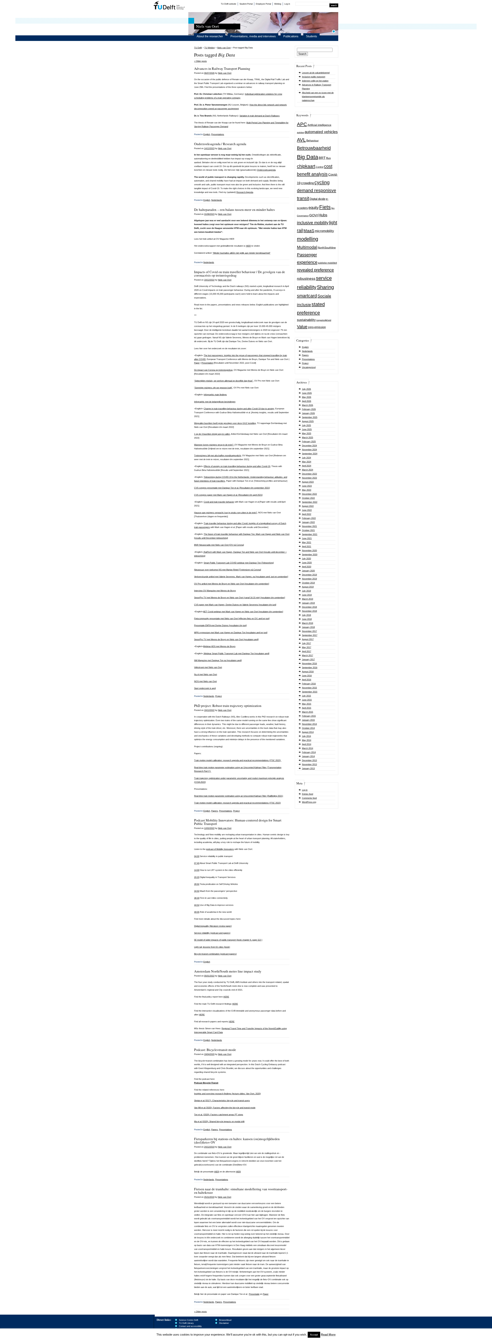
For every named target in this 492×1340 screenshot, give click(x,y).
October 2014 (308, 728)
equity (313, 207)
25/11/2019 (209, 1197)
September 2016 (309, 667)
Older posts (200, 61)
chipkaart (306, 166)
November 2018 (309, 611)
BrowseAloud (225, 1320)
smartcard (307, 295)
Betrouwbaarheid (314, 147)
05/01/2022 (209, 976)
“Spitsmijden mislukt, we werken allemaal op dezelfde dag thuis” (223, 381)
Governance (303, 215)
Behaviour (312, 140)
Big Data (307, 157)
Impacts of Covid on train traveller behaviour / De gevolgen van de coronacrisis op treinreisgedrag (239, 273)
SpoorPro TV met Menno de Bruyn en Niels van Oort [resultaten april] (226, 639)
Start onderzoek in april (205, 688)
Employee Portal (263, 4)
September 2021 (309, 534)
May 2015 (306, 704)
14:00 (196, 870)
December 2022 (309, 494)
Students (311, 36)
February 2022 (309, 518)
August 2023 (308, 482)
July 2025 (306, 425)
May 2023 (306, 490)
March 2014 (307, 748)
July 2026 (306, 389)
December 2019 (309, 575)
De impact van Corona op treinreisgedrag (213, 370)
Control (319, 167)
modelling (307, 239)
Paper (197, 363)
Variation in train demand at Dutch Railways (259, 116)
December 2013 (309, 760)
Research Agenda (244, 192)
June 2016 (307, 675)
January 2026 (308, 413)
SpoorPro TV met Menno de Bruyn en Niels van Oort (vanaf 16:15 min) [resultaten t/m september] (239, 597)
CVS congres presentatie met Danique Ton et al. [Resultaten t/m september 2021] (232, 488)
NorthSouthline (327, 247)
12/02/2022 (209, 828)
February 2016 (309, 683)
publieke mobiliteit (327, 263)
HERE (226, 997)
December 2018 (309, 607)
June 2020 (307, 562)
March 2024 (307, 470)
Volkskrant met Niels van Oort (208, 667)
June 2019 (307, 595)
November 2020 (309, 550)
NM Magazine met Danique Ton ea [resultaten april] (218, 660)
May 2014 (306, 740)
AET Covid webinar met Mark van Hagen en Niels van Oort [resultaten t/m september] (243, 611)
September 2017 (309, 635)
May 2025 (306, 433)
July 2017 (306, 643)
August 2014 (308, 732)
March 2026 (307, 405)
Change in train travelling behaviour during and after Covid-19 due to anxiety (239, 408)
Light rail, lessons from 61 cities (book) (212, 947)
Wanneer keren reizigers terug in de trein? (214, 445)
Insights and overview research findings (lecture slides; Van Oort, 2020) (227, 1093)
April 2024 (306, 466)
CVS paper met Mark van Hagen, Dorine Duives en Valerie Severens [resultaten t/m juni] (235, 604)
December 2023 (309, 474)
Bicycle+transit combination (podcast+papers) (215, 954)
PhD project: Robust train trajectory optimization (227, 705)
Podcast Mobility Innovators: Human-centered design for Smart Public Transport (237, 822)
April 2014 (306, 744)
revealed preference (315, 270)
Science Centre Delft (188, 1320)
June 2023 (307, 486)
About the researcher (210, 36)
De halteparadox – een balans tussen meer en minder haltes (234, 209)
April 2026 (306, 401)
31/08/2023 (209, 214)
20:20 (196, 877)
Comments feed (309, 798)
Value (302, 326)
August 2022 (308, 506)
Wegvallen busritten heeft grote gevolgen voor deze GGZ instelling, (225, 423)
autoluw (300, 132)
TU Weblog (209, 48)
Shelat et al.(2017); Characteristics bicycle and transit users (222, 1100)
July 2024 (306, 457)
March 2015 (307, 712)
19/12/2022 (209, 280)
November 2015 (309, 688)
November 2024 (309, 449)
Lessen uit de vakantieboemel (316, 72)
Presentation (207, 363)
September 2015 (309, 692)
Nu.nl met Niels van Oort (205, 674)
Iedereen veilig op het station (315, 81)
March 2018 (307, 623)
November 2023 (309, 478)
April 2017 (306, 651)
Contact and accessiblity (190, 1326)
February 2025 (309, 441)
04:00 (196, 856)
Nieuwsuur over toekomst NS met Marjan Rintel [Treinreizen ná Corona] (227, 570)
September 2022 (309, 502)
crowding (307, 183)
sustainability (306, 320)
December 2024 (309, 445)
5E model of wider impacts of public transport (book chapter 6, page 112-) (228, 940)
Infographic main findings (215, 394)
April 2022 (306, 514)
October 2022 (308, 498)
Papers (305, 355)
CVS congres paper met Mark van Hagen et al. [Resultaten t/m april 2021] (228, 495)
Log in (287, 4)
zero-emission (317, 327)
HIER (248, 246)
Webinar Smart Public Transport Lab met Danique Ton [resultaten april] (236, 653)
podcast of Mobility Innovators (220, 849)
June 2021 (307, 538)
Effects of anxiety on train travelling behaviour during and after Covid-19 (237, 466)
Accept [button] (314, 1334)
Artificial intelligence (319, 125)
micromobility (324, 231)
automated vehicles (321, 132)
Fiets (325, 207)
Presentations (308, 359)
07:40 (196, 863)
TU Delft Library (186, 1323)
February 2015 (309, 716)
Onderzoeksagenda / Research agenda (220, 143)
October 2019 (308, 583)
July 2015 (306, 696)
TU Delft (169, 6)
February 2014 (309, 752)
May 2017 (306, 647)
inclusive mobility (312, 222)
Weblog (277, 4)
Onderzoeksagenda (266, 170)
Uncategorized (309, 367)
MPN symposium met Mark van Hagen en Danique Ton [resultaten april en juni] (230, 632)
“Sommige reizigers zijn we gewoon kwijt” (213, 388)
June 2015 (307, 700)
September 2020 (309, 554)
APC (302, 124)
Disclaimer (224, 1323)
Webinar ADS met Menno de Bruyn (219, 646)
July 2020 (306, 558)
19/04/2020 (209, 1054)
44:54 (196, 905)
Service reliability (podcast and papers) (212, 933)
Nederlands (307, 351)
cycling (322, 182)
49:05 (196, 912)
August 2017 (308, 639)
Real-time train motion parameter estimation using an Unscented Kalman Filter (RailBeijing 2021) (238, 796)
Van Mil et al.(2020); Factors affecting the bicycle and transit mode (224, 1107)
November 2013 (309, 764)
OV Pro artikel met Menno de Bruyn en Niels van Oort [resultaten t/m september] (231, 584)
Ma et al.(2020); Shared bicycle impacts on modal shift (219, 1121)
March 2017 (307, 655)
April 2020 (306, 566)
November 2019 (309, 579)
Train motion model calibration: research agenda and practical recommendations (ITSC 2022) (237, 760)
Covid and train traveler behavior (219, 502)
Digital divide (317, 198)
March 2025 (307, 437)
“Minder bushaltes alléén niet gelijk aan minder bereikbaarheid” (241, 253)
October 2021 (308, 530)
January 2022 (308, 522)
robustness (306, 279)
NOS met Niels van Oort (205, 681)
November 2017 (309, 631)
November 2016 (309, 663)
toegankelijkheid (323, 320)
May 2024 (306, 462)
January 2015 (308, 720)
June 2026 (307, 393)
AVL (301, 139)
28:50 (196, 884)
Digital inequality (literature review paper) (213, 926)
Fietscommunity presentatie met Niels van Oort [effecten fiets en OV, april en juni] (231, 618)
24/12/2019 (209, 1147)
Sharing (325, 287)
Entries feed (307, 794)
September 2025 (309, 417)
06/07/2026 (209, 73)
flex (333, 208)
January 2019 (308, 603)
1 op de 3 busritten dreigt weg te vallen (212, 434)
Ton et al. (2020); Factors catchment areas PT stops (218, 1114)
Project (305, 363)
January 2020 (308, 570)
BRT (322, 158)
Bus (328, 158)
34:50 (196, 891)
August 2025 (308, 421)
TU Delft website (228, 4)
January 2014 (308, 756)
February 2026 (309, 409)
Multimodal (307, 247)
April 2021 (306, 546)
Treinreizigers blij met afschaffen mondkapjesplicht (217, 455)
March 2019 (307, 599)
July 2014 (306, 736)
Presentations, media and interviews (253, 36)
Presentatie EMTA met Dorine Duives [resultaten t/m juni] (220, 625)
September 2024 (309, 453)
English (305, 347)
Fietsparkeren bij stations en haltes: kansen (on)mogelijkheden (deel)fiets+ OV (237, 1140)
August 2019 (308, 587)
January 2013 (308, 768)
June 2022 (307, 510)
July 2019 (306, 591)
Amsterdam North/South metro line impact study (227, 971)
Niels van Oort (224, 48)
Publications (290, 36)
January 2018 (308, 627)
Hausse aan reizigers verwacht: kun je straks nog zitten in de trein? (225, 512)
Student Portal (246, 4)
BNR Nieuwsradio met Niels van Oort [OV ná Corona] (219, 545)
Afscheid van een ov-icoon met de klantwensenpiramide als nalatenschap (318, 96)
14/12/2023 (209, 148)
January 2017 (308, 659)
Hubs (322, 215)
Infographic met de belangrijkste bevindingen (214, 402)
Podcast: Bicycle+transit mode (215, 1049)
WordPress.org (309, 802)
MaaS (308, 230)
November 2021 (309, 526)
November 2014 (309, 724)
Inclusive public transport (313, 77)
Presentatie (254, 1294)
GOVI (313, 215)
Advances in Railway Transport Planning (222, 68)
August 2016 (308, 671)
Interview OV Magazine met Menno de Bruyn (215, 590)
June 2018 (307, 619)
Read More (328, 1334)
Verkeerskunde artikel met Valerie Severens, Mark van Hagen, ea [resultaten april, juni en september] (241, 576)
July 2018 (306, 615)
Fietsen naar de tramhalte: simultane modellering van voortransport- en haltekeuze (241, 1191)
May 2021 (306, 542)
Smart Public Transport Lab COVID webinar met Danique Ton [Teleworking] (239, 563)
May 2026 (306, 397)
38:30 (196, 898)
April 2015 (306, 708)
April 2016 (306, 679)
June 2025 (307, 429)
